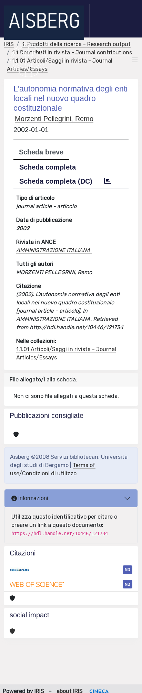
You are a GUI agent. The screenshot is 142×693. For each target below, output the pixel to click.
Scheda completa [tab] (47, 167)
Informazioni (32, 498)
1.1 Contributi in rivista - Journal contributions (72, 52)
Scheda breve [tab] (41, 152)
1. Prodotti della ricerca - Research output (76, 44)
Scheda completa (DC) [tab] (55, 181)
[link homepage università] (28, 59)
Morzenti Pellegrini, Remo (54, 118)
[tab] (107, 181)
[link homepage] (47, 22)
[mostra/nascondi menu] (135, 59)
